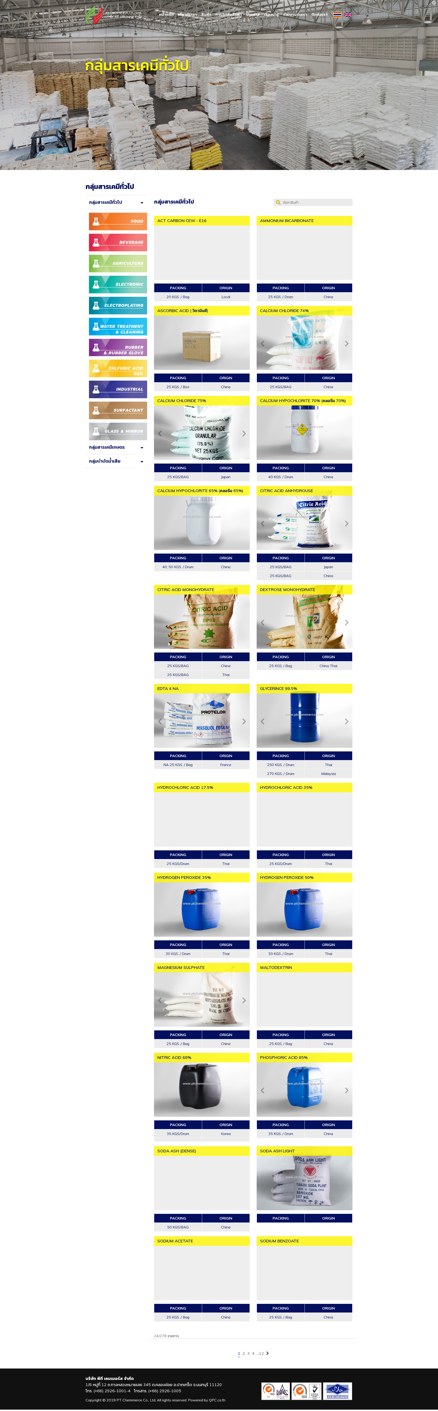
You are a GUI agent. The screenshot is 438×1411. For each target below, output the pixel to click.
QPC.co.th (217, 1400)
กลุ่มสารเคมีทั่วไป (105, 202)
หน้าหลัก (166, 14)
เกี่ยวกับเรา (187, 14)
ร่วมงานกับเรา (295, 14)
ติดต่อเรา (319, 14)
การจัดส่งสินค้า (228, 14)
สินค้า (206, 14)
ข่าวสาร (253, 14)
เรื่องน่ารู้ (271, 14)
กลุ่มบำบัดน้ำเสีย (104, 461)
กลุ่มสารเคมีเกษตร (107, 447)
